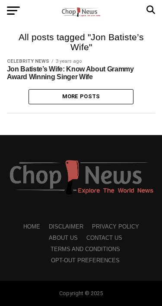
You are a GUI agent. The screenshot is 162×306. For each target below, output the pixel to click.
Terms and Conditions (85, 249)
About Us (63, 238)
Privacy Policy (115, 226)
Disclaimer (66, 226)
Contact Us (104, 238)
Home (31, 226)
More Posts (81, 96)
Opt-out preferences (85, 260)
